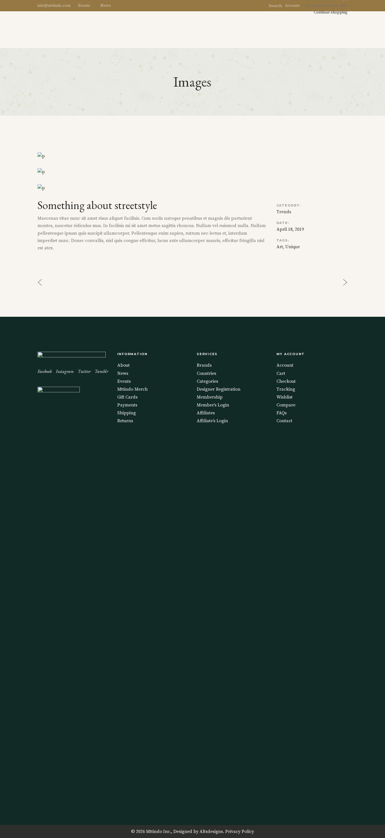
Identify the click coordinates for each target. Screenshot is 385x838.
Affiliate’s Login (212, 421)
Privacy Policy (239, 831)
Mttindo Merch (132, 389)
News (105, 5)
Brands (204, 365)
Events (84, 5)
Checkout (286, 381)
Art (279, 247)
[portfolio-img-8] (192, 156)
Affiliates (206, 413)
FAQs (281, 413)
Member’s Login (213, 405)
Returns (125, 421)
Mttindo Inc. (158, 831)
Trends (283, 212)
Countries (206, 373)
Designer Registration (218, 389)
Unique (292, 247)
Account (292, 5)
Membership (210, 397)
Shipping (126, 413)
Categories (207, 381)
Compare (285, 405)
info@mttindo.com (53, 5)
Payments (127, 405)
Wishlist (284, 397)
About (123, 365)
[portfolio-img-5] (192, 188)
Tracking (285, 389)
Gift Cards (127, 397)
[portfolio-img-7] (192, 171)
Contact (284, 421)
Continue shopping (331, 12)
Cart (280, 373)
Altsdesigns (211, 831)
